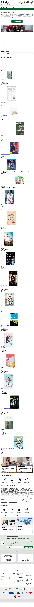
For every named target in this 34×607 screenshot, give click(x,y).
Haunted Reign (3, 79)
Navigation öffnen (1, 4)
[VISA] (5, 589)
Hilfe (10, 567)
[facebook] (23, 593)
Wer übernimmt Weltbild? (5, 51)
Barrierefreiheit (3, 576)
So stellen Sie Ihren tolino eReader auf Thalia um (17, 9)
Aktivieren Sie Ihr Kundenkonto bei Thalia (25, 465)
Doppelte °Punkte (4, 510)
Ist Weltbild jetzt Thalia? (5, 53)
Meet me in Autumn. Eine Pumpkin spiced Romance (8, 134)
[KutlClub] (18, 593)
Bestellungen (3, 62)
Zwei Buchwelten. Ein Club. (9, 525)
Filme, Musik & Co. (4, 480)
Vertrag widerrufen (17, 562)
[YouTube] (19, 596)
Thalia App (27, 567)
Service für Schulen (12, 573)
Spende (11, 510)
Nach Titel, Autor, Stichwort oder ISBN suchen (12, 3)
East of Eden (2, 429)
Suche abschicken (8, 4)
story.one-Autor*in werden (29, 574)
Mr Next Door (3, 203)
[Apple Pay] (28, 589)
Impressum (2, 577)
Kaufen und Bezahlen (20, 569)
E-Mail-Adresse (9, 545)
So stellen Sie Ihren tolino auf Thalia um (9, 465)
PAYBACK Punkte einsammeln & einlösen (25, 525)
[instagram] (27, 593)
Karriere (2, 569)
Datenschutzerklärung (20, 578)
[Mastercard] (9, 589)
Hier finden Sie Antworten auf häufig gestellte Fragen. (9, 17)
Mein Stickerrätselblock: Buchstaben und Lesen (7, 448)
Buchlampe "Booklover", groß (5, 115)
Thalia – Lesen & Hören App (29, 570)
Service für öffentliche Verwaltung (12, 580)
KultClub (27, 584)
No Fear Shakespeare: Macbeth (5, 325)
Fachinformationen (4, 572)
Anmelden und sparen (28, 547)
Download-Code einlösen (20, 574)
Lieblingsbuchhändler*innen (29, 571)
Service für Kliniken (12, 582)
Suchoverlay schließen (22, 3)
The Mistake (2, 388)
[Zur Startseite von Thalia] (5, 2)
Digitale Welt (28, 581)
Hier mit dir (2, 245)
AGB (1, 579)
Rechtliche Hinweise (10, 543)
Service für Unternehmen (11, 578)
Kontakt (10, 569)
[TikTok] (15, 596)
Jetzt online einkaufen (17, 21)
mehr (1, 70)
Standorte (2, 573)
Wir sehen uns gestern (4, 225)
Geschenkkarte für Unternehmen (29, 577)
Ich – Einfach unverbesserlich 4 (5, 154)
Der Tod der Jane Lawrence (5, 285)
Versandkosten (18, 605)
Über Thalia (2, 566)
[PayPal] (4, 593)
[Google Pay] (22, 589)
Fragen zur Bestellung (20, 567)
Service (10, 566)
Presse (2, 570)
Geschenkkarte (28, 575)
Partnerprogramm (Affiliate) (29, 580)
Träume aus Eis (3, 305)
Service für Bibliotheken (11, 575)
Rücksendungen (11, 572)
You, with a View (3, 367)
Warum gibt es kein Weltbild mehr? (6, 48)
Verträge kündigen (20, 577)
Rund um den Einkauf (20, 566)
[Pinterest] (30, 593)
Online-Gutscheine (20, 572)
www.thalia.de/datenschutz (13, 502)
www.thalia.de (3, 489)
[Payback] (12, 593)
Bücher (11, 480)
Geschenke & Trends (26, 480)
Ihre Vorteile (28, 566)
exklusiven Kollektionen (22, 494)
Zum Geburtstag (26, 510)
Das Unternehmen (3, 567)
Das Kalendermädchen (4, 100)
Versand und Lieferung (21, 570)
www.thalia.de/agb (4, 502)
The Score (2, 346)
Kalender (19, 480)
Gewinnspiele (19, 510)
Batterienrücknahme (12, 570)
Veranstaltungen (28, 583)
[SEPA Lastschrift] (16, 589)
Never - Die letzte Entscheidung (5, 408)
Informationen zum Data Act (20, 581)
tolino (1, 60)
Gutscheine (2, 65)
